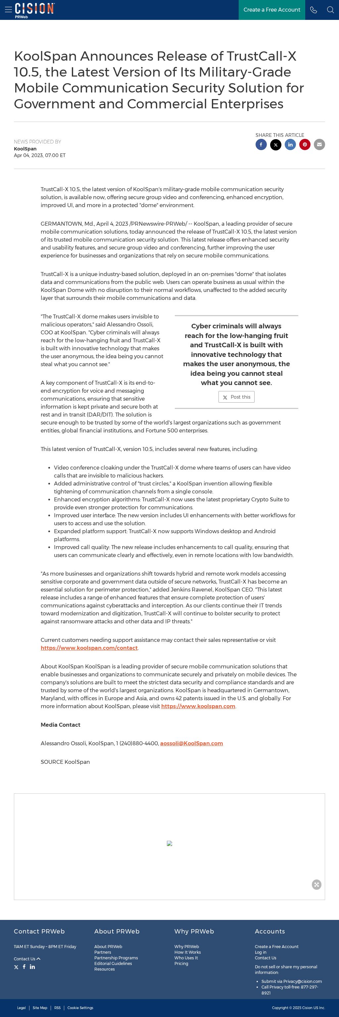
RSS (57, 1008)
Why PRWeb (186, 946)
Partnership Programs (116, 957)
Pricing (181, 963)
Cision (307, 1008)
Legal (21, 1008)
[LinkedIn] (32, 966)
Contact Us (25, 958)
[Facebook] (24, 966)
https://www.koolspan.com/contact (89, 648)
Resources (104, 969)
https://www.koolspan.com (198, 706)
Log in (260, 952)
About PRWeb (108, 946)
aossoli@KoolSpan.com (191, 743)
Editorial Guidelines (113, 963)
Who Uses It (186, 957)
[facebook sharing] (261, 145)
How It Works (187, 952)
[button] (169, 843)
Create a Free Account (272, 10)
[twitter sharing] (275, 145)
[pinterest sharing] (305, 145)
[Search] (330, 10)
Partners (102, 952)
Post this (240, 397)
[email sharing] (319, 145)
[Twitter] (17, 966)
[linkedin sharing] (290, 145)
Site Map (40, 1008)
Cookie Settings (80, 1008)
